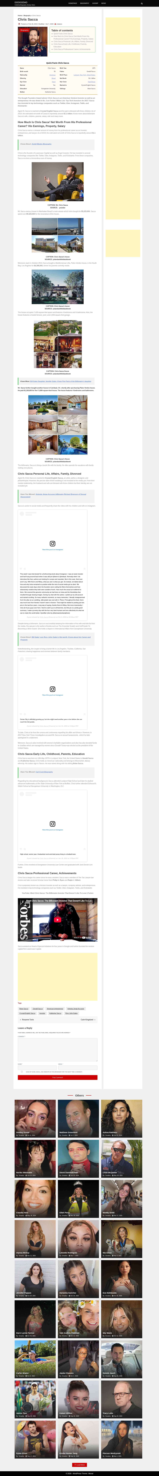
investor (42, 1013)
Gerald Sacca (37, 1009)
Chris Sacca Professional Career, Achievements (72, 49)
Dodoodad (21, 2)
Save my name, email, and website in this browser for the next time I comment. (54, 1072)
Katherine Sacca (55, 1013)
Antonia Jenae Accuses (75, 1009)
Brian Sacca (23, 1009)
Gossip (95, 3)
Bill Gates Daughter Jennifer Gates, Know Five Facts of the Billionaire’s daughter (60, 381)
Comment (21, 1036)
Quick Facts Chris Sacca (63, 34)
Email (60, 1064)
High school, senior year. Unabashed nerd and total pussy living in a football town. (48, 854)
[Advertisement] (57, 978)
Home (20, 15)
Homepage (72, 3)
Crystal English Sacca (27, 1013)
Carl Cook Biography (44, 772)
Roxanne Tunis (28, 1020)
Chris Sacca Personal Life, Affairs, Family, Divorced (73, 41)
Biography (84, 3)
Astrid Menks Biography (41, 144)
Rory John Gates (71, 1013)
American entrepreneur (55, 1009)
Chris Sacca (44, 617)
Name (20, 1064)
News (103, 3)
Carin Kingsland (87, 1020)
